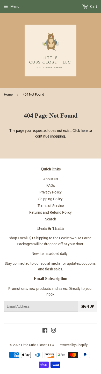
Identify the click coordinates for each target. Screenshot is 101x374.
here (84, 130)
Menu (14, 6)
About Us (50, 179)
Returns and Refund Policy (50, 212)
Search (50, 219)
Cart (93, 6)
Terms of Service (51, 206)
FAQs (50, 185)
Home (8, 94)
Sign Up (87, 306)
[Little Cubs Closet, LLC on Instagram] (53, 331)
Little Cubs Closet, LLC (37, 345)
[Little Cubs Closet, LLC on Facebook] (45, 331)
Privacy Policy (50, 192)
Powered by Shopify (73, 345)
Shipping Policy (50, 199)
